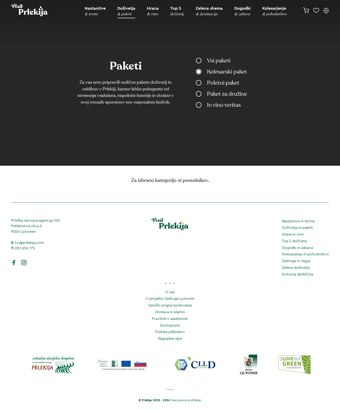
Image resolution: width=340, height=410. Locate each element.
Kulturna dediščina (297, 274)
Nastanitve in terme (298, 221)
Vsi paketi (219, 60)
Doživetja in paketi (297, 227)
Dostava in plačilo (170, 311)
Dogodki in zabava (297, 247)
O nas (170, 292)
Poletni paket (223, 82)
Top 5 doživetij (294, 241)
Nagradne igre (170, 338)
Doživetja (126, 11)
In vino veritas (224, 105)
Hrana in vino (293, 234)
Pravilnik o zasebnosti (170, 318)
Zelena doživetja (295, 267)
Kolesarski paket (227, 71)
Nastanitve (95, 11)
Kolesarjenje (274, 11)
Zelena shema (209, 11)
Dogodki (242, 11)
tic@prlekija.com (29, 242)
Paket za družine (227, 94)
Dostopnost (170, 325)
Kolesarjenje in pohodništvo (305, 254)
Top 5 (177, 11)
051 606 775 (25, 248)
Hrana (153, 11)
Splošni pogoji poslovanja (170, 305)
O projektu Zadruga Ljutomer (170, 298)
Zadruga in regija (296, 260)
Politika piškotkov (170, 331)
